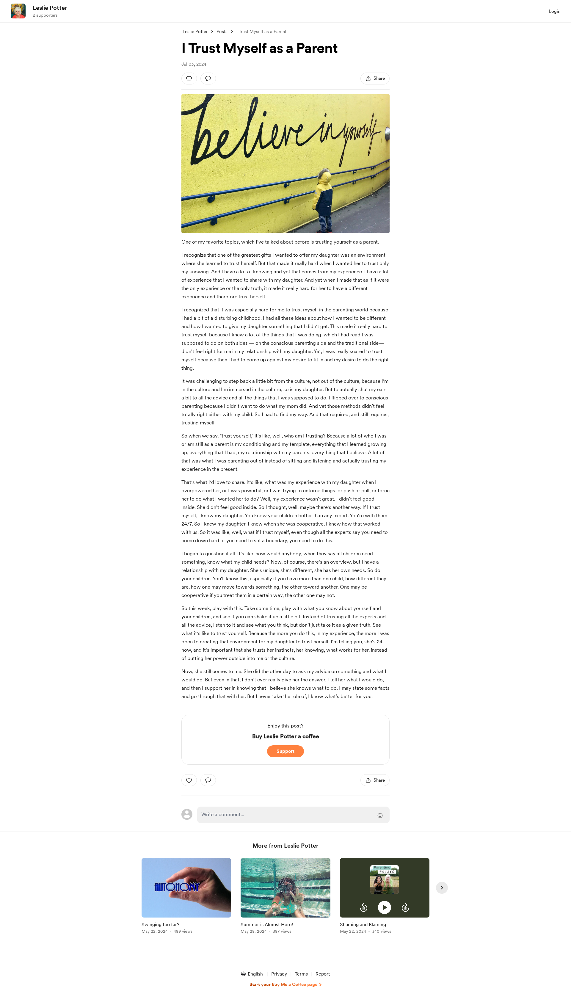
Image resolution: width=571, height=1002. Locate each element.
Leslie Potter (50, 7)
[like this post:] (189, 78)
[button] (363, 907)
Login (554, 11)
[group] (186, 897)
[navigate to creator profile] (18, 11)
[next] (442, 888)
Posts (222, 31)
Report (323, 974)
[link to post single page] (186, 897)
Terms (301, 974)
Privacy (279, 974)
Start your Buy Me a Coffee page (283, 984)
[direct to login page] (293, 815)
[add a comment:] (208, 78)
